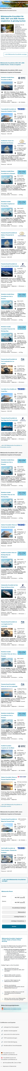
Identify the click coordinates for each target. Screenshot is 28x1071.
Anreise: (4, 896)
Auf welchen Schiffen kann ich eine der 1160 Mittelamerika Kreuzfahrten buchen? (14, 993)
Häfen (19, 1062)
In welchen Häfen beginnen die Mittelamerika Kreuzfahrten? (12, 981)
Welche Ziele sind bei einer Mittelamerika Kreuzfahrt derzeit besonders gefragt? (14, 999)
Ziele (15, 1062)
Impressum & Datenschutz (9, 1066)
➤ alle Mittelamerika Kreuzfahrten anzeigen (16, 54)
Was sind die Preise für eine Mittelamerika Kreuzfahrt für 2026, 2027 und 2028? (14, 970)
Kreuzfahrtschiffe (9, 1062)
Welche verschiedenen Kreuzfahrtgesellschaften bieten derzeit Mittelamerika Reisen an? (14, 987)
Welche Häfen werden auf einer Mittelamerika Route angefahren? (12, 975)
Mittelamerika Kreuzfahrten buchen (12, 1008)
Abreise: (4, 901)
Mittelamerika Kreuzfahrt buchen (8, 10)
